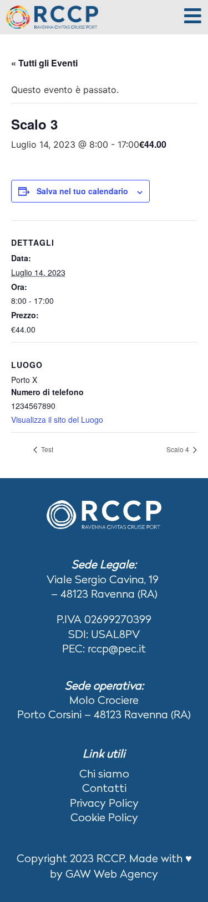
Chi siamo (104, 774)
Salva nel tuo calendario (82, 190)
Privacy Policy (104, 804)
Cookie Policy (104, 818)
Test (46, 449)
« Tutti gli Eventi (44, 62)
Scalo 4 (178, 449)
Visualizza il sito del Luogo (57, 419)
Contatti (104, 789)
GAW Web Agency (111, 874)
